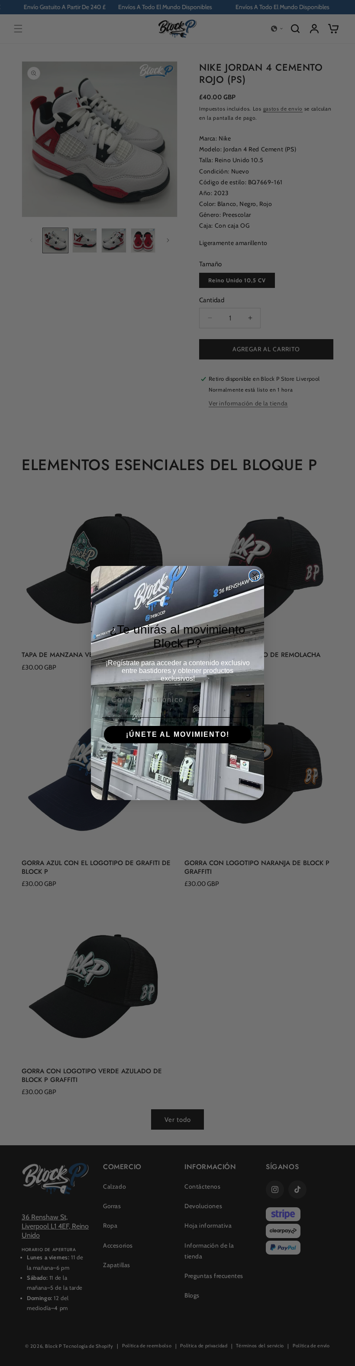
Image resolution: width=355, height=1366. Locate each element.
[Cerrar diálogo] (254, 575)
